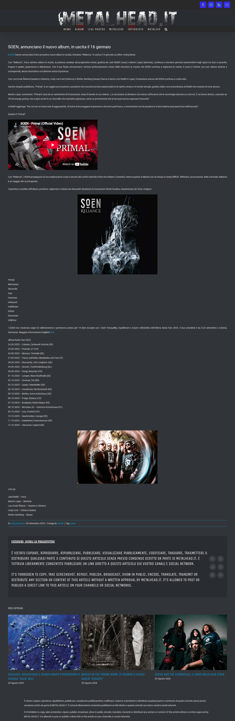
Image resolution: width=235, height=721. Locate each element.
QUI (52, 332)
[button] (166, 29)
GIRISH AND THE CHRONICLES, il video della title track (116, 674)
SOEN (12, 54)
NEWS (61, 523)
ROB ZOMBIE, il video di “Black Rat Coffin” (182, 674)
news (73, 523)
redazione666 (17, 523)
